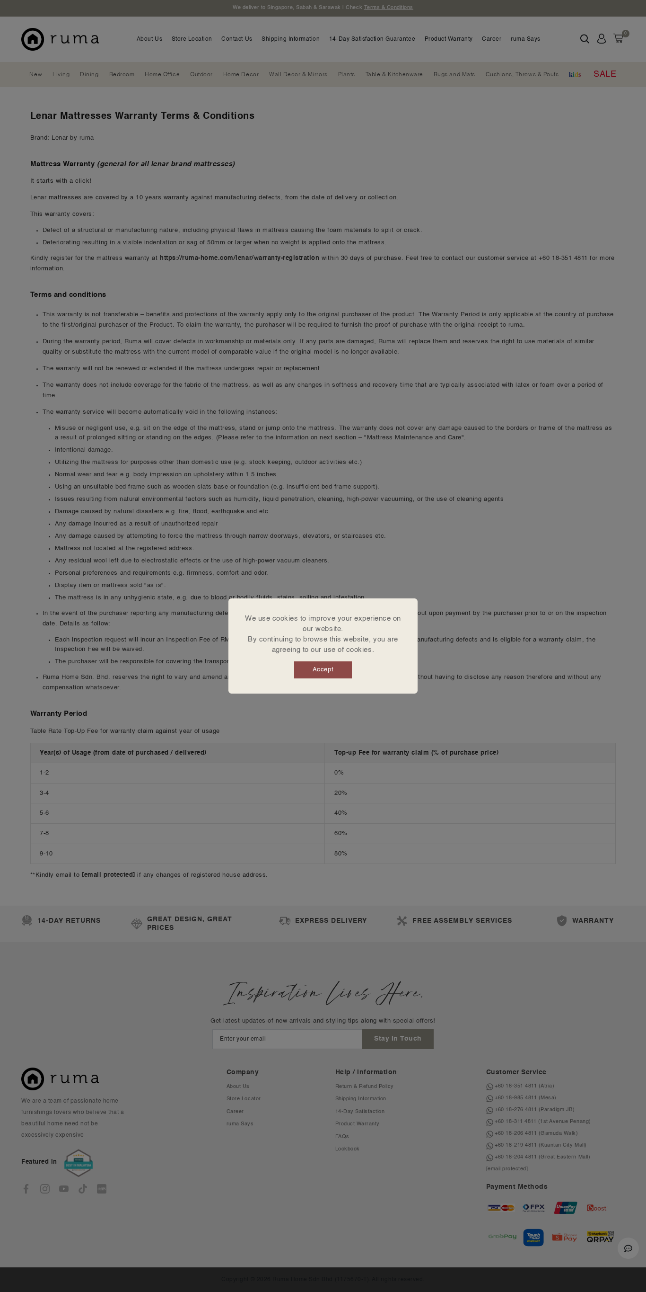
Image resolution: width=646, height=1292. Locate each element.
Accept (323, 670)
